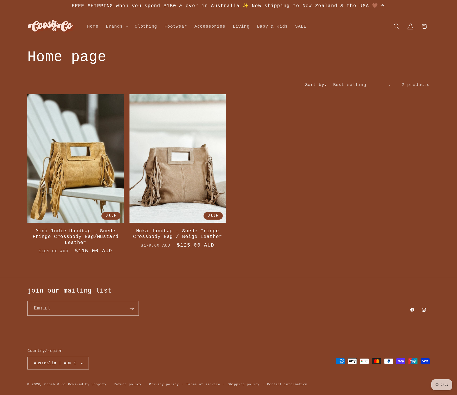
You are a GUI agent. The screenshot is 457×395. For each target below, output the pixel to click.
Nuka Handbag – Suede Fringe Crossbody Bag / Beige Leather (177, 234)
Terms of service (203, 384)
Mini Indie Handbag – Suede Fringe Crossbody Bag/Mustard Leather (76, 236)
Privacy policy (164, 384)
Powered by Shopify (87, 384)
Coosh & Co (54, 384)
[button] (116, 26)
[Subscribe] (132, 308)
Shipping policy (244, 384)
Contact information (287, 384)
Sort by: (316, 84)
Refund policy (127, 384)
